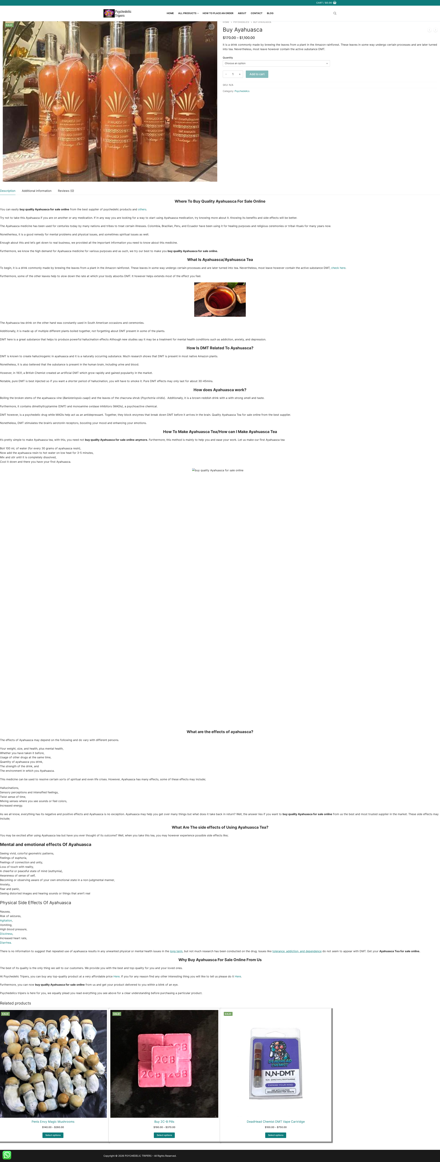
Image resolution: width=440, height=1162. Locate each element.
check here (338, 268)
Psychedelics (241, 22)
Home (226, 22)
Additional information (37, 190)
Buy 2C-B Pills (164, 1121)
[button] (211, 27)
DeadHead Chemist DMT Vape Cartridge (276, 1121)
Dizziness (6, 933)
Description (7, 190)
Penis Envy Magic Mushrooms (53, 1121)
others (142, 209)
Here (116, 976)
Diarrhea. (6, 942)
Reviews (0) (66, 190)
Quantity (228, 57)
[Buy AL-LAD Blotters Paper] (429, 30)
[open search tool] (335, 13)
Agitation (6, 920)
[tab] (7, 191)
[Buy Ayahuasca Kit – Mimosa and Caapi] (435, 30)
